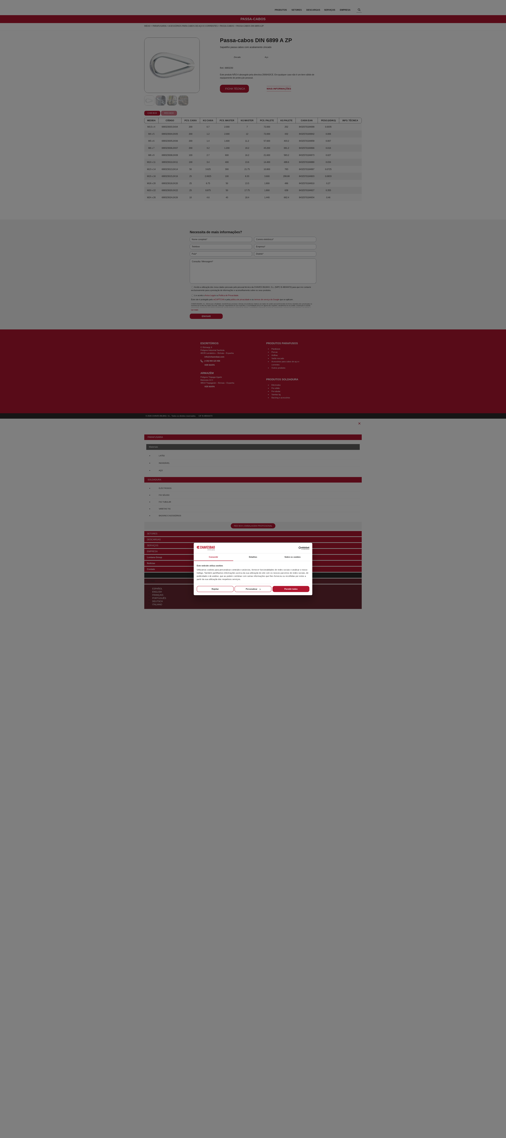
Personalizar (251, 589)
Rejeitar (215, 589)
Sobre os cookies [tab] (292, 557)
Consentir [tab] (213, 557)
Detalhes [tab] (253, 557)
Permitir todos (291, 589)
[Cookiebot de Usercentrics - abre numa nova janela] (297, 548)
